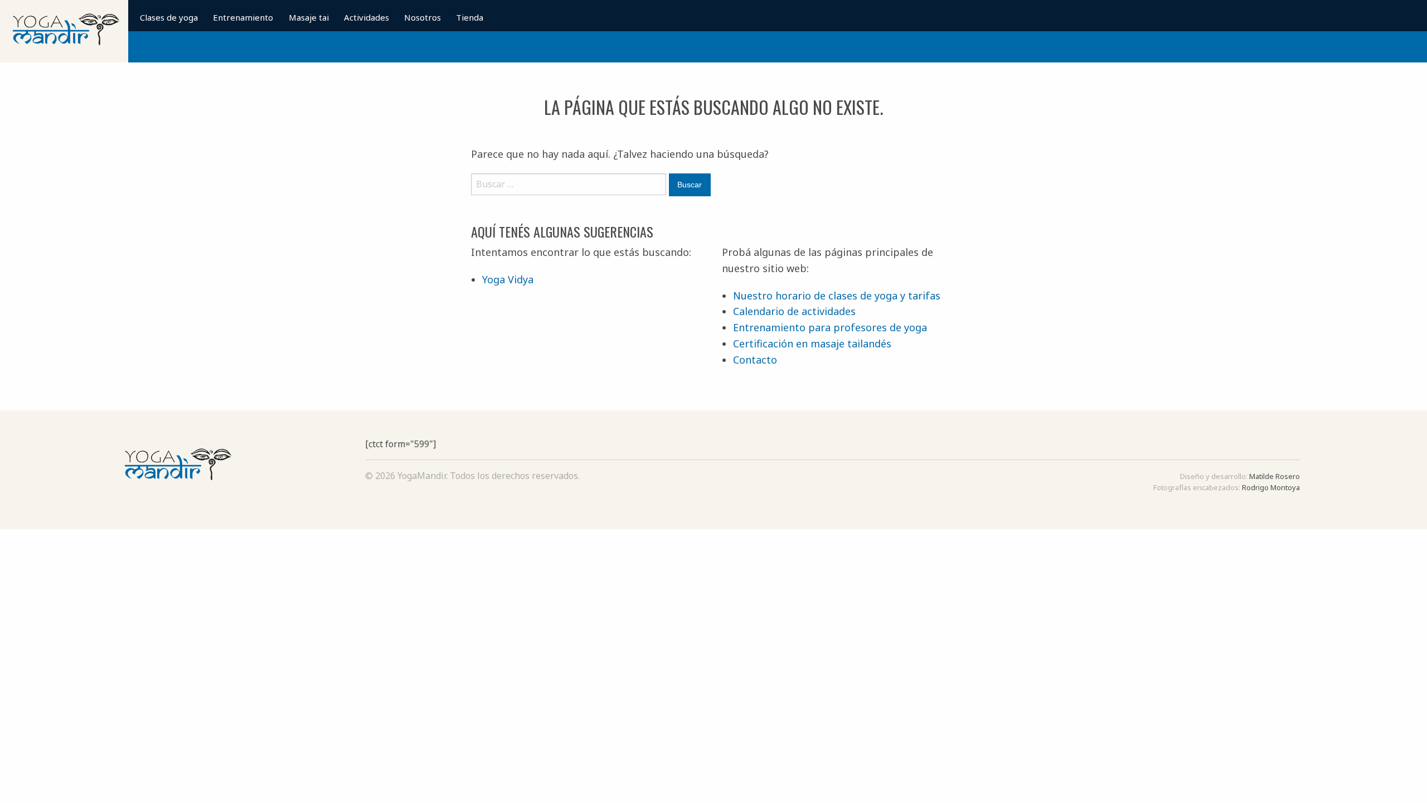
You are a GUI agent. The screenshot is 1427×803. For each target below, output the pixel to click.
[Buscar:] (568, 188)
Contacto (755, 359)
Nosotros (422, 17)
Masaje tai (309, 17)
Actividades (366, 17)
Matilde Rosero (1274, 476)
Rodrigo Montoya (1271, 487)
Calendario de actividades (794, 311)
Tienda (469, 17)
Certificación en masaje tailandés (812, 343)
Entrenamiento (243, 17)
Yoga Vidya (507, 279)
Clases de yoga (169, 17)
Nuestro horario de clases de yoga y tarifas (836, 295)
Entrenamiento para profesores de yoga (830, 327)
